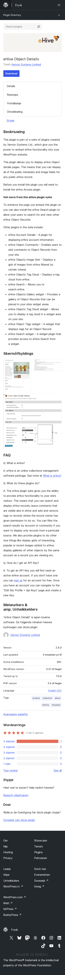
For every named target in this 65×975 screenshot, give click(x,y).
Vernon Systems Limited (26, 64)
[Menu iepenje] (59, 5)
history (45, 705)
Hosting (8, 852)
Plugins (38, 852)
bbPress (10, 909)
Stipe (6, 874)
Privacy (7, 858)
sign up (18, 580)
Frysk (14, 929)
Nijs (5, 846)
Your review (10, 770)
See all (58, 770)
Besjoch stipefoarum (15, 795)
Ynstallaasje (14, 103)
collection (47, 698)
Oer (5, 840)
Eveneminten (42, 874)
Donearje (41, 880)
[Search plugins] (38, 26)
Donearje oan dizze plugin (19, 820)
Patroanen (40, 858)
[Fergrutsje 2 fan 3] (57, 363)
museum (56, 705)
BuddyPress (12, 914)
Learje (7, 869)
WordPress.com (14, 897)
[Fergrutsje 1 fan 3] (26, 363)
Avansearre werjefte (15, 714)
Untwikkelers (11, 880)
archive (36, 698)
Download (11, 73)
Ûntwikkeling (14, 111)
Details (11, 86)
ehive (57, 698)
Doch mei (40, 869)
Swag (39, 886)
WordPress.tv (13, 886)
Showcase (40, 840)
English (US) (55, 690)
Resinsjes (12, 94)
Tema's (38, 846)
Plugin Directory (12, 15)
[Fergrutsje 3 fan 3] (57, 398)
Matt (8, 903)
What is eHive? (52, 475)
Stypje (10, 120)
